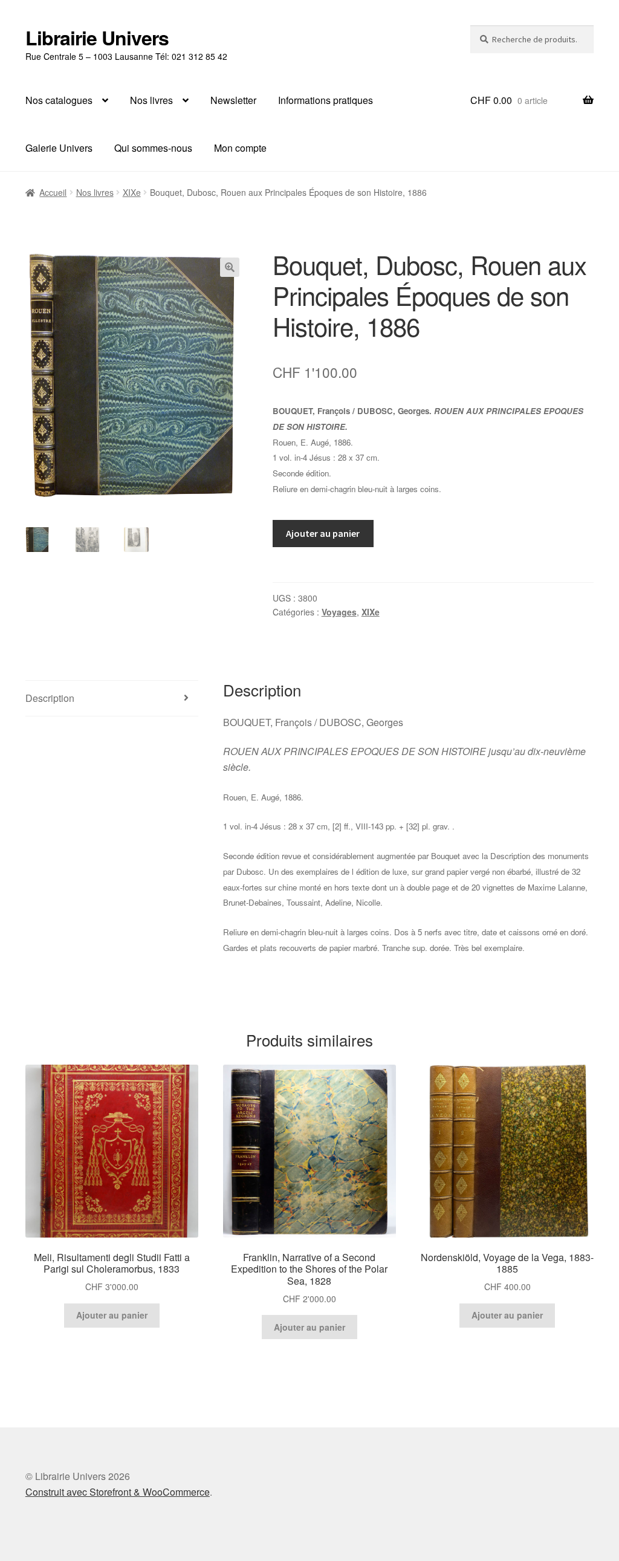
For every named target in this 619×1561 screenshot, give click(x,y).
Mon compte (240, 148)
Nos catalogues (58, 100)
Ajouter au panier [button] (111, 1315)
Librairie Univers (97, 37)
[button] (229, 267)
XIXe (132, 192)
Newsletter (233, 100)
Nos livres (151, 100)
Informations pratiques (325, 100)
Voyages (339, 612)
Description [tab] (49, 698)
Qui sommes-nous (153, 148)
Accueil (52, 192)
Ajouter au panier (323, 533)
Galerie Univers (58, 148)
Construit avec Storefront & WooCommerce (117, 1492)
